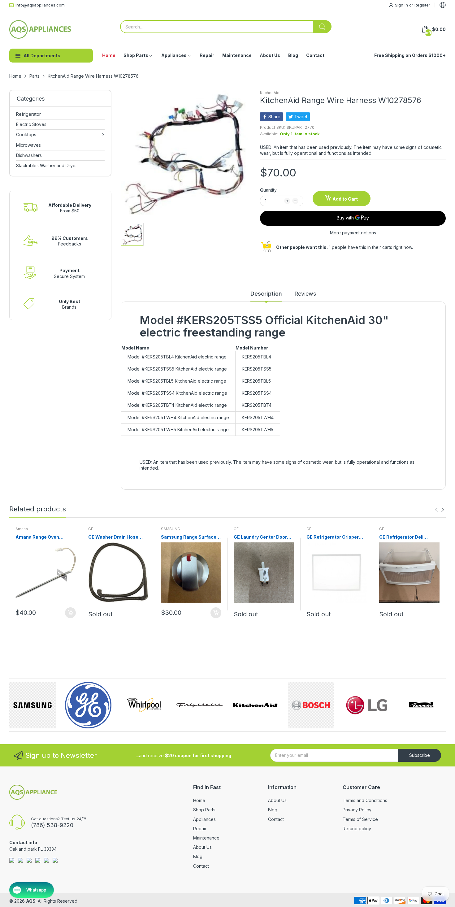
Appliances (204, 819)
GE (90, 529)
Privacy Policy (357, 809)
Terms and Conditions (365, 800)
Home (199, 800)
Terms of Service (360, 819)
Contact (201, 866)
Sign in (402, 4)
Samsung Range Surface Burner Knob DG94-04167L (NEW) (191, 537)
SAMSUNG (170, 529)
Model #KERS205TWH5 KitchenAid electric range (178, 429)
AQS (31, 901)
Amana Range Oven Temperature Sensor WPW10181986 (38, 537)
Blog (197, 856)
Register (422, 4)
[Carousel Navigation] (439, 509)
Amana (21, 529)
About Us (202, 847)
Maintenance (206, 837)
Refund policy (357, 828)
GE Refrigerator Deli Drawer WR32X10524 (403, 537)
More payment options (353, 232)
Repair (199, 828)
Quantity (268, 190)
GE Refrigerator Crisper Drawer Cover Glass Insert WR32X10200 (335, 537)
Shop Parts (204, 809)
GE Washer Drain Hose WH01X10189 (113, 537)
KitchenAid (270, 92)
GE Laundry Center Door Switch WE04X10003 (260, 537)
